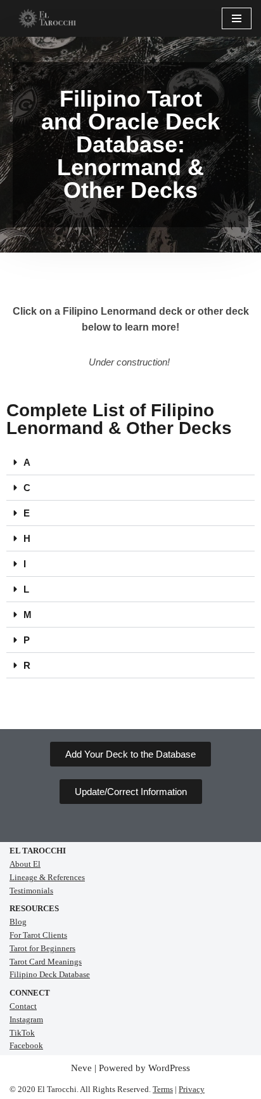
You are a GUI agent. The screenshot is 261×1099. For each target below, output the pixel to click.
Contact (23, 1006)
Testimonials (31, 890)
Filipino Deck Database (50, 974)
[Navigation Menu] (236, 18)
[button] (130, 462)
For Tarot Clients (38, 935)
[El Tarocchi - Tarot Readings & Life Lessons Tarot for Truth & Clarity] (48, 18)
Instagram (26, 1019)
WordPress (169, 1068)
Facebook (26, 1045)
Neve (81, 1068)
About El (25, 864)
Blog (18, 921)
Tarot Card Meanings (46, 961)
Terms (163, 1089)
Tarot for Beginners (42, 948)
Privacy (192, 1089)
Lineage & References (47, 877)
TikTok (22, 1032)
